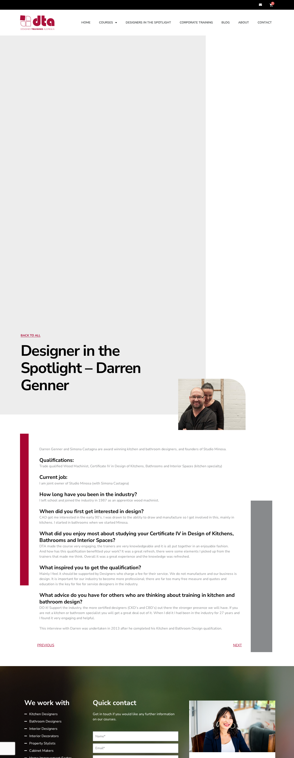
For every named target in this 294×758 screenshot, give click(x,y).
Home (85, 22)
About (243, 22)
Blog (225, 22)
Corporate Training (196, 22)
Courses (106, 22)
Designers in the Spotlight (148, 22)
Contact (265, 22)
